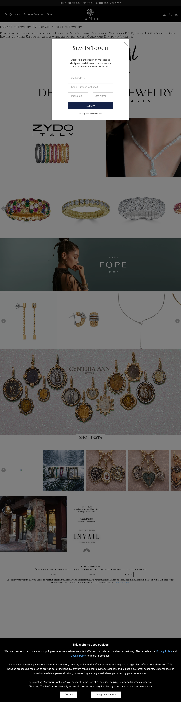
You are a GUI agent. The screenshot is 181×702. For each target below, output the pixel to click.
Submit (91, 105)
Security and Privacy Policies (90, 113)
